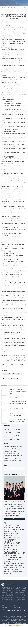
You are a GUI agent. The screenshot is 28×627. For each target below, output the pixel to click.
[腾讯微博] (13, 378)
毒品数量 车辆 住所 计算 (9, 535)
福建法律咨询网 (14, 622)
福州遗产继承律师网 (15, 620)
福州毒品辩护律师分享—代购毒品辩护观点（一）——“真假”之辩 (13, 458)
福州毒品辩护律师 (11, 555)
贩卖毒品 (18, 429)
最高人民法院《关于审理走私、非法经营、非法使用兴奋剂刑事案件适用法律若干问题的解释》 (17, 403)
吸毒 (16, 531)
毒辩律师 (6, 539)
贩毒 (21, 565)
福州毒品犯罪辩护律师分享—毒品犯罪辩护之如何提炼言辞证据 (13, 460)
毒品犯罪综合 (19, 439)
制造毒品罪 (11, 531)
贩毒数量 (19, 567)
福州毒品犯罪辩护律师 (17, 373)
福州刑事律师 (9, 541)
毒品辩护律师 (18, 537)
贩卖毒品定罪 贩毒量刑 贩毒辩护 (14, 563)
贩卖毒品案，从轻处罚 (9, 565)
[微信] (11, 378)
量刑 (13, 569)
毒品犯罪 (17, 535)
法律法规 (15, 3)
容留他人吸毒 (19, 435)
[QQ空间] (15, 378)
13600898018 (4, 607)
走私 (23, 567)
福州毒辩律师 (9, 560)
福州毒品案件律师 (10, 549)
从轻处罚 (5, 525)
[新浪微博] (9, 378)
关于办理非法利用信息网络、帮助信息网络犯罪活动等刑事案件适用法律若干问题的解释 (17, 420)
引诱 (19, 531)
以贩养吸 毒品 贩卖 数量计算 (13, 525)
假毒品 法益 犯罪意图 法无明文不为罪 (12, 527)
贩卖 (16, 560)
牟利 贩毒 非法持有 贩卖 (13, 539)
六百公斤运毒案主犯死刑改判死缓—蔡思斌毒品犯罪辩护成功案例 (13, 446)
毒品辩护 (7, 429)
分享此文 (5, 378)
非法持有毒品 (8, 435)
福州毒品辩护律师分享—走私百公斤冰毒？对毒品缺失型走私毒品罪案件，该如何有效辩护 (13, 455)
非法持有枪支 (17, 569)
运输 (5, 569)
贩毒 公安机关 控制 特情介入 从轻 (10, 567)
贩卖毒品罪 (17, 565)
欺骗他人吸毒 (7, 533)
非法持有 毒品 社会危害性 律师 (16, 571)
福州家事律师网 (8, 620)
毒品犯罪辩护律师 (9, 537)
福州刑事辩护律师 (6, 373)
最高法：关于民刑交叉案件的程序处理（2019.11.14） (16, 409)
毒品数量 (16, 533)
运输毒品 (9, 569)
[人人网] (17, 378)
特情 (20, 539)
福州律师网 (14, 545)
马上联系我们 (14, 518)
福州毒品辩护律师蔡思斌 (13, 557)
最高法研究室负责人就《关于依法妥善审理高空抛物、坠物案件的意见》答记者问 (17, 414)
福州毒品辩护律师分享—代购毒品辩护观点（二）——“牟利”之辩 (13, 453)
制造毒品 (18, 432)
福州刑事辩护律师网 (10, 619)
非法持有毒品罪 (8, 573)
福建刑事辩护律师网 (18, 619)
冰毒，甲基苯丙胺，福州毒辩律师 (14, 529)
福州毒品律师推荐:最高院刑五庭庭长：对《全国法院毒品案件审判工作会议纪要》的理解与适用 (17, 391)
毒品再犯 (12, 533)
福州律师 (7, 545)
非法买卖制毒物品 (9, 439)
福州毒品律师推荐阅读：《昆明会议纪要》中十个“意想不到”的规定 (17, 397)
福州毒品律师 (8, 547)
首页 (11, 3)
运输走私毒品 (8, 432)
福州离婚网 (21, 620)
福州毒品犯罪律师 (10, 551)
